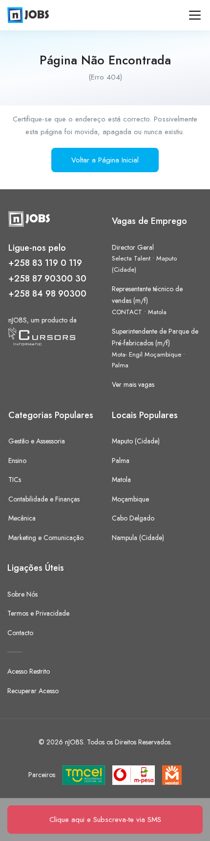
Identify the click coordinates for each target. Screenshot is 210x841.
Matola (157, 312)
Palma (120, 365)
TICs (14, 479)
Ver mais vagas (133, 384)
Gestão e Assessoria (36, 441)
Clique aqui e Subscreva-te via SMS (105, 819)
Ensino (17, 460)
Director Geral (133, 247)
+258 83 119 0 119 (45, 263)
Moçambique (130, 499)
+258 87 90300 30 (47, 278)
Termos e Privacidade (38, 613)
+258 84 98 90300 (47, 293)
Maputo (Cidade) (136, 441)
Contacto (20, 633)
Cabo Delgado (133, 518)
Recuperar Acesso (33, 691)
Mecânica (22, 518)
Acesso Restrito (28, 671)
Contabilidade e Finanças (44, 499)
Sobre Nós (22, 594)
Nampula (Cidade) (138, 537)
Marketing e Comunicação (46, 537)
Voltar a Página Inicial (105, 160)
